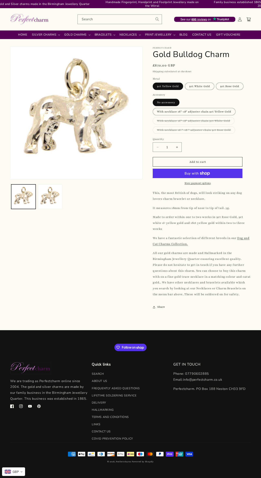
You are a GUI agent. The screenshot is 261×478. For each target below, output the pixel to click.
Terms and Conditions (110, 417)
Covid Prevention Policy (112, 439)
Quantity (158, 139)
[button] (248, 19)
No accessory (166, 102)
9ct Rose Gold (229, 86)
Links (96, 424)
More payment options (198, 183)
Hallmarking (103, 410)
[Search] (157, 19)
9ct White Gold (199, 86)
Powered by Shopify (143, 461)
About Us (99, 381)
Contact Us (101, 431)
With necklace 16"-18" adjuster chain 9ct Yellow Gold (194, 111)
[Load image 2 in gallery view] (50, 196)
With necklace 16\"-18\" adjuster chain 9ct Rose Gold (196, 131)
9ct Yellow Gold (168, 86)
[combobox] (120, 19)
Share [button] (161, 307)
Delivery (99, 403)
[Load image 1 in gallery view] (23, 196)
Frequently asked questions (116, 388)
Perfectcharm (123, 461)
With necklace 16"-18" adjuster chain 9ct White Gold (195, 122)
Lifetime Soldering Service (114, 395)
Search (98, 374)
